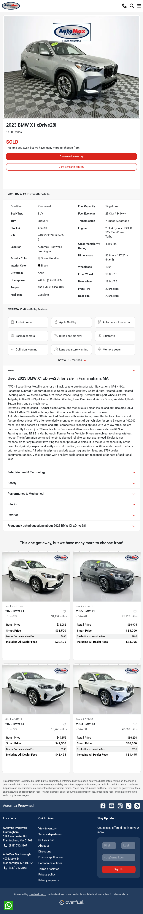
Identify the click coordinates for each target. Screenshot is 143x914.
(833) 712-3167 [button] (18, 845)
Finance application (50, 857)
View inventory (47, 828)
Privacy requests (48, 880)
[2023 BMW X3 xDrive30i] (107, 689)
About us (44, 845)
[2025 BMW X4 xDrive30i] (36, 689)
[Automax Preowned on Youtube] (110, 805)
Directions (44, 851)
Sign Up (118, 869)
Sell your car (46, 840)
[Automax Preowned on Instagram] (118, 805)
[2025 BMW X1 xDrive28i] (36, 576)
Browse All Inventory (71, 156)
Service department (50, 834)
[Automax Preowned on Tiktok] (127, 805)
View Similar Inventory (71, 166)
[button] (124, 6)
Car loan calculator (50, 863)
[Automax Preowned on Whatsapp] (135, 805)
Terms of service (48, 869)
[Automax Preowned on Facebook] (101, 805)
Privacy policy (46, 874)
